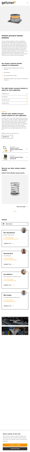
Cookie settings (15, 448)
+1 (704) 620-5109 (8, 237)
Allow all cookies (15, 445)
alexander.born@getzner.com (10, 259)
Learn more (5, 441)
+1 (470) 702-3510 (8, 299)
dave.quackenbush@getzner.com (10, 238)
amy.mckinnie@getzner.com (9, 280)
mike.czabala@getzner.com (9, 301)
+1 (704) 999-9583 (8, 258)
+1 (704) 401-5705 (8, 279)
